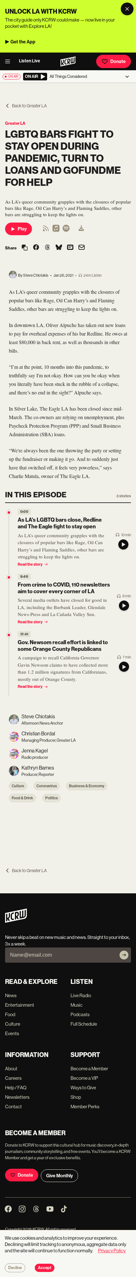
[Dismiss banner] (127, 9)
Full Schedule (84, 1024)
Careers (13, 1078)
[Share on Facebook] (36, 248)
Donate (118, 61)
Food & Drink (22, 798)
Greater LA (15, 123)
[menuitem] (81, 228)
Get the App (22, 42)
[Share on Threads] (47, 248)
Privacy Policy (112, 1250)
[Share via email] (81, 248)
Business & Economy (86, 786)
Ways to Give (83, 1087)
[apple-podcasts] (56, 230)
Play (22, 229)
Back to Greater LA (29, 105)
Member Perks (85, 1106)
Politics (51, 798)
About (11, 1068)
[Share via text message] (70, 248)
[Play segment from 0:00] (9, 512)
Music (77, 1005)
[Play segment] (123, 544)
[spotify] (66, 230)
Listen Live (29, 61)
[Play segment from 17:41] (9, 635)
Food (10, 1014)
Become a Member (89, 1068)
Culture (18, 786)
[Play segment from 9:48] (9, 577)
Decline (15, 1267)
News (10, 995)
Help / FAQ (16, 1087)
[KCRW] (16, 921)
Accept (44, 1267)
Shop (76, 1097)
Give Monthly (59, 1176)
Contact (13, 1106)
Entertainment (19, 1005)
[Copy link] (25, 248)
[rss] (46, 230)
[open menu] (9, 61)
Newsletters (17, 1097)
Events (12, 1033)
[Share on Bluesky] (59, 248)
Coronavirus (46, 786)
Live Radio (81, 995)
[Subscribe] (124, 955)
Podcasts (80, 1014)
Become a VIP (84, 1078)
